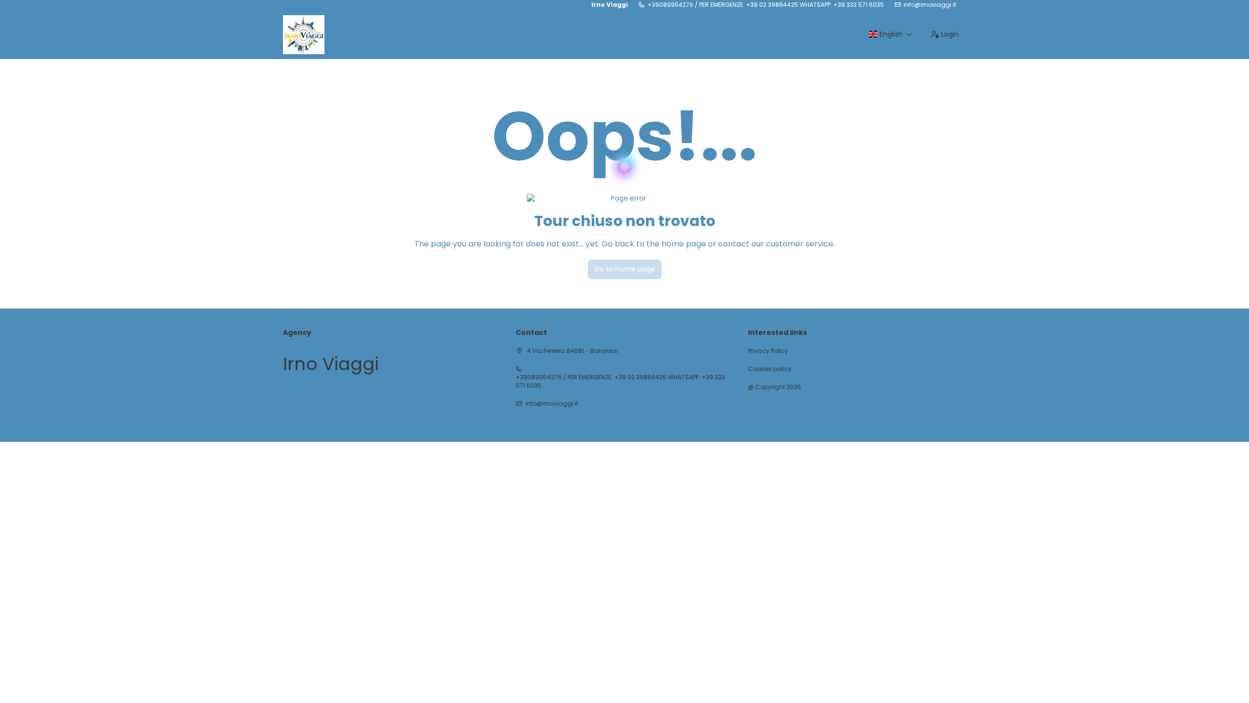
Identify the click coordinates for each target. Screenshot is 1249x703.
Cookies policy (769, 369)
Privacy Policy (768, 351)
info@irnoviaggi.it (930, 5)
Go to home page (624, 269)
